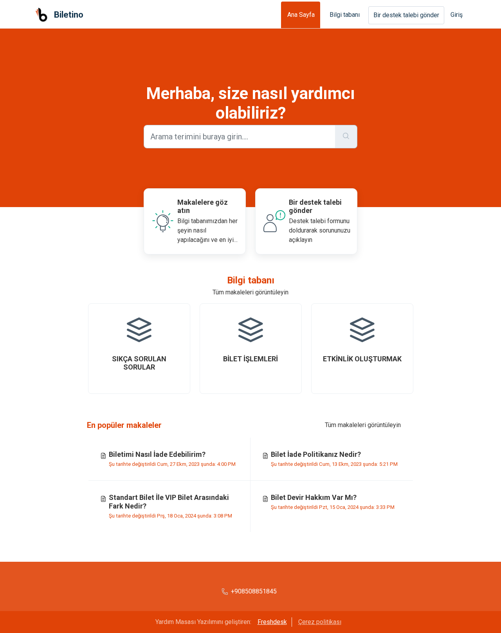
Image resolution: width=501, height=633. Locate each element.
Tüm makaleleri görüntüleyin (250, 292)
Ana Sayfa (301, 14)
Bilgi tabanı (345, 14)
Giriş (457, 14)
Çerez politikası (319, 622)
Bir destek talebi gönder (406, 15)
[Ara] (346, 136)
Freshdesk (272, 622)
